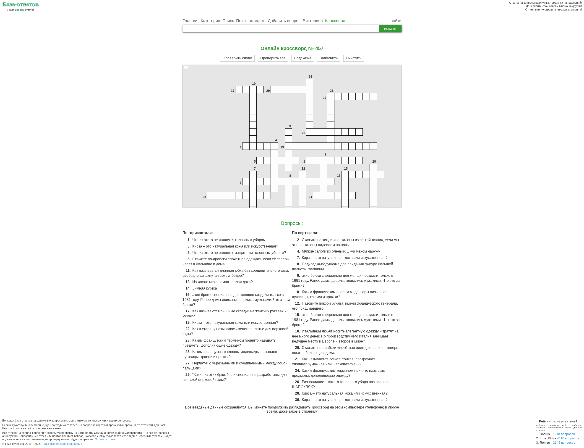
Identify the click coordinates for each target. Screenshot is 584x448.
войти (396, 20)
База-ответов (20, 4)
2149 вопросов (564, 442)
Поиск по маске (251, 20)
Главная (190, 20)
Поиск (228, 20)
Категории (210, 20)
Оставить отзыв (105, 439)
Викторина (313, 20)
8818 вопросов (564, 434)
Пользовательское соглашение (62, 443)
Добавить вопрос (284, 20)
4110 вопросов (568, 438)
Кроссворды (336, 20)
